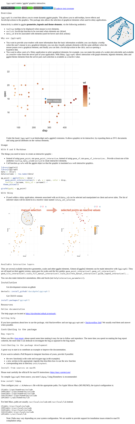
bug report (19, 338)
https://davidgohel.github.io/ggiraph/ (41, 313)
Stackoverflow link (93, 322)
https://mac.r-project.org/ (60, 372)
